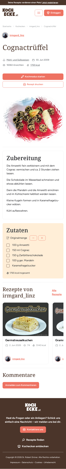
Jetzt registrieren (50, 2)
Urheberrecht (50, 462)
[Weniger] (33, 238)
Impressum (15, 462)
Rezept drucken (35, 84)
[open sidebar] (39, 13)
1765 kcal (35, 65)
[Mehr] (42, 238)
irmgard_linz (34, 26)
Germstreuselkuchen (19, 340)
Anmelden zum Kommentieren (20, 385)
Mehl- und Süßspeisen (18, 60)
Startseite (7, 26)
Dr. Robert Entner (30, 457)
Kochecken (20, 26)
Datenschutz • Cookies (32, 462)
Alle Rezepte (57, 292)
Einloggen (56, 12)
